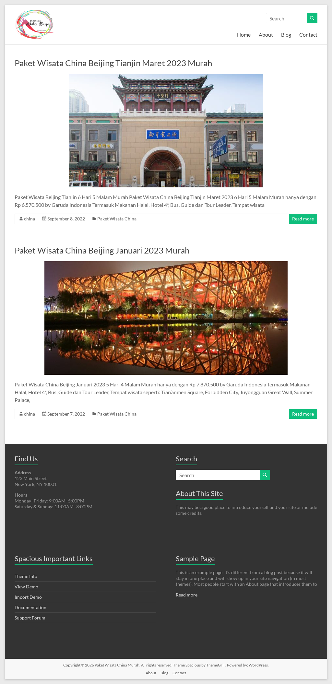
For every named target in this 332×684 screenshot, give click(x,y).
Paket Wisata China (116, 218)
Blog (286, 34)
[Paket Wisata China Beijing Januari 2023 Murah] (166, 264)
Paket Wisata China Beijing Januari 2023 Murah (102, 250)
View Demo (26, 586)
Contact (308, 34)
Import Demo (28, 597)
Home (244, 34)
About (266, 34)
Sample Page (195, 558)
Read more (303, 218)
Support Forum (30, 617)
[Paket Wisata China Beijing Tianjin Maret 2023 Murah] (166, 77)
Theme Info (26, 576)
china (29, 218)
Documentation (30, 607)
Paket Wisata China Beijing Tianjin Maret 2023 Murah (113, 63)
